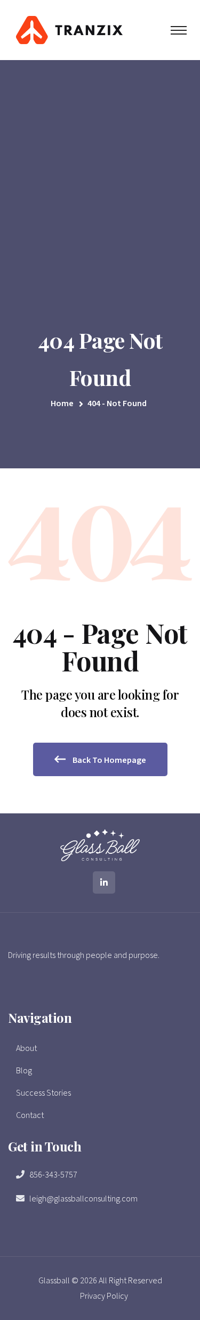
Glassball (54, 1281)
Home (64, 403)
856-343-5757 (53, 1175)
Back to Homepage (108, 760)
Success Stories (43, 1093)
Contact (30, 1115)
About (26, 1048)
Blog (24, 1071)
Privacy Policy (104, 1296)
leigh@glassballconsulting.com (83, 1199)
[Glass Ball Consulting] (69, 29)
